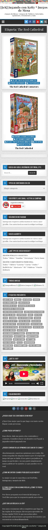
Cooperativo (21, 315)
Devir (5, 318)
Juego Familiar (22, 330)
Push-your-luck (9, 342)
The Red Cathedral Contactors (23, 86)
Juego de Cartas (23, 324)
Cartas (28, 265)
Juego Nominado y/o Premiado (13, 333)
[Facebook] (30, 21)
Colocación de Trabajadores (13, 309)
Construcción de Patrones (34, 312)
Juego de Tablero (9, 330)
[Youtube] (38, 21)
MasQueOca (7, 339)
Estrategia (28, 258)
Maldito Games (19, 336)
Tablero (12, 265)
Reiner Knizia (7, 345)
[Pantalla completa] (42, 383)
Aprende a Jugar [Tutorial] (24, 136)
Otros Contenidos (17, 83)
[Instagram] (34, 21)
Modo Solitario (19, 339)
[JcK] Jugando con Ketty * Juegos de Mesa (24, 8)
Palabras (31, 267)
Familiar (19, 258)
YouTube (33, 478)
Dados (35, 265)
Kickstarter (7, 336)
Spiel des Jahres (34, 345)
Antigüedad (27, 299)
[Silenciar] (37, 383)
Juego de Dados (36, 324)
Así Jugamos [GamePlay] (24, 139)
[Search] (45, 21)
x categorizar (34, 83)
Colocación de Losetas (26, 306)
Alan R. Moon (7, 299)
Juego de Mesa (38, 327)
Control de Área (9, 315)
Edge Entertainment (25, 318)
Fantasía (37, 318)
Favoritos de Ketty (10, 321)
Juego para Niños (32, 333)
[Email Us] (41, 21)
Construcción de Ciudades (12, 312)
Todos (5, 258)
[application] (24, 374)
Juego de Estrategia (10, 327)
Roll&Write (7, 267)
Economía (12, 318)
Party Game (39, 258)
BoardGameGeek (21, 519)
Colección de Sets (9, 306)
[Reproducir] (6, 383)
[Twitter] (26, 21)
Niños (11, 258)
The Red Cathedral (24, 148)
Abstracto (18, 267)
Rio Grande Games (21, 345)
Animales (18, 299)
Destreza (38, 315)
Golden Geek (36, 321)
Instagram (6, 481)
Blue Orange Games (10, 302)
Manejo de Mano (32, 336)
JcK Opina (38, 142)
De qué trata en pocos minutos (25, 80)
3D (25, 267)
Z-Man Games (7, 348)
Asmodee (36, 299)
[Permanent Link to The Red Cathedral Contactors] (24, 57)
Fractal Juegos (24, 321)
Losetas (20, 265)
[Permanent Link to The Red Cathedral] (24, 113)
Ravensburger (29, 342)
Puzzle (19, 342)
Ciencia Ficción (24, 302)
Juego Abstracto (9, 324)
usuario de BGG (19, 481)
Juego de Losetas (25, 327)
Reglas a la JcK (25, 144)
